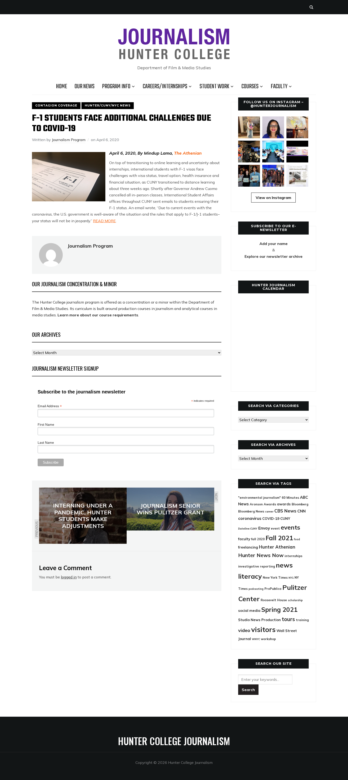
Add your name (273, 243)
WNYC (256, 639)
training (302, 620)
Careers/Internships (165, 86)
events (290, 527)
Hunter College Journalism (174, 741)
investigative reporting (256, 566)
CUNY (285, 518)
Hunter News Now (261, 555)
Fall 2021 (279, 538)
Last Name (46, 442)
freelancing (248, 547)
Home (61, 86)
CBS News (285, 511)
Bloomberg (300, 504)
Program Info (116, 86)
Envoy (264, 528)
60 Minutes (290, 497)
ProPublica (272, 589)
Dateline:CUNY (247, 528)
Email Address (50, 406)
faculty (244, 539)
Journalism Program (68, 139)
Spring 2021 (279, 609)
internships (293, 556)
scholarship (295, 600)
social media (249, 610)
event (275, 528)
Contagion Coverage (56, 105)
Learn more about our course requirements (98, 315)
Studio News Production (259, 620)
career (269, 511)
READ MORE (104, 220)
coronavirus (249, 518)
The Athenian (188, 153)
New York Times (275, 577)
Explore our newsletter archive (274, 256)
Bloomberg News (251, 511)
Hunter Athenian (277, 547)
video (244, 630)
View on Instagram (273, 197)
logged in (69, 577)
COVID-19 (270, 518)
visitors (263, 629)
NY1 (291, 577)
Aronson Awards (263, 504)
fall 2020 (258, 539)
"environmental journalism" (259, 497)
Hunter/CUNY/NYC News (107, 105)
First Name (46, 424)
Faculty (279, 86)
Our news (84, 86)
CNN (301, 511)
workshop (268, 639)
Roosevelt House (274, 600)
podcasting (256, 589)
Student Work (214, 86)
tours (288, 619)
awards (284, 504)
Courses (250, 86)
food (297, 539)
